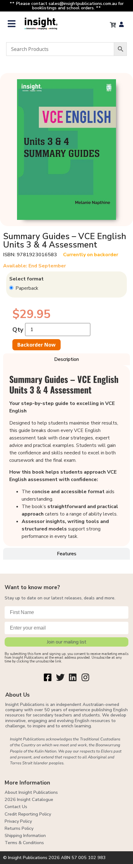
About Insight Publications (31, 792)
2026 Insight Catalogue (29, 799)
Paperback (26, 288)
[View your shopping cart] (113, 25)
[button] (11, 23)
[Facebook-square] (47, 677)
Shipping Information (25, 835)
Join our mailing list (66, 642)
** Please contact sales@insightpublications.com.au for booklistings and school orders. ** (67, 5)
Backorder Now (36, 344)
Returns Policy (19, 828)
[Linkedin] (73, 677)
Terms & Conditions (24, 842)
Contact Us (16, 806)
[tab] (66, 359)
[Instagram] (85, 677)
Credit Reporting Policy (28, 814)
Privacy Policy (18, 821)
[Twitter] (60, 677)
